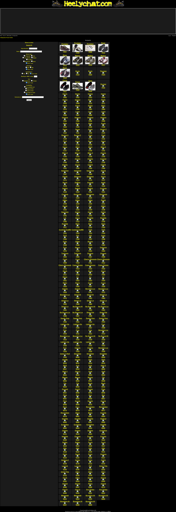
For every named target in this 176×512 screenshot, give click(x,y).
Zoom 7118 (90, 131)
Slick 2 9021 (64, 373)
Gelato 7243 (90, 213)
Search (4, 35)
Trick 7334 (103, 231)
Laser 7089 (103, 113)
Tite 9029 (65, 385)
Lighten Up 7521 (77, 343)
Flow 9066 (65, 402)
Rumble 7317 (65, 225)
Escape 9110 (77, 438)
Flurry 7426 (77, 284)
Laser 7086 (65, 113)
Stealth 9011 (77, 361)
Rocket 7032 (103, 86)
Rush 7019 (77, 73)
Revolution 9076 (90, 408)
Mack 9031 (90, 385)
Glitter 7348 (77, 243)
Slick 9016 (103, 361)
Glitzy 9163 (77, 479)
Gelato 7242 (77, 213)
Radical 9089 (103, 420)
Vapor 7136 (103, 143)
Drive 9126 (90, 456)
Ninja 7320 (103, 225)
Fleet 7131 (103, 137)
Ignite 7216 (103, 184)
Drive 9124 (65, 456)
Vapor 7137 (65, 148)
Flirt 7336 (77, 237)
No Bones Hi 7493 (90, 308)
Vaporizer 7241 (65, 213)
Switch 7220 (90, 190)
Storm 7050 (65, 95)
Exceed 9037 (65, 391)
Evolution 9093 (77, 426)
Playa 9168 (90, 485)
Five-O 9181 (77, 491)
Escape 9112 (103, 438)
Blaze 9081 (77, 414)
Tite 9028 (103, 379)
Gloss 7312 (77, 219)
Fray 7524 (65, 349)
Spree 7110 (65, 131)
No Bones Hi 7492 (77, 308)
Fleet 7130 (90, 137)
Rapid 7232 (65, 207)
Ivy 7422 (77, 278)
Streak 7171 (64, 178)
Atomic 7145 (103, 154)
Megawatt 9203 (65, 497)
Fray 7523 (103, 343)
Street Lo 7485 (64, 302)
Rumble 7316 (103, 219)
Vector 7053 (90, 95)
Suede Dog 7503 (103, 320)
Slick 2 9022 (77, 373)
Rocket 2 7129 (77, 137)
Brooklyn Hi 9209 (90, 503)
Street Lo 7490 (103, 302)
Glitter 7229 (77, 202)
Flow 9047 (65, 396)
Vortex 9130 (77, 461)
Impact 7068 (77, 101)
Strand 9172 (103, 485)
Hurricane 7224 (77, 196)
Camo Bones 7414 (78, 267)
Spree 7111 (77, 131)
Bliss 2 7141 (103, 148)
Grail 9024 (103, 373)
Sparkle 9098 (103, 426)
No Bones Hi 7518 (90, 337)
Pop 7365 (103, 243)
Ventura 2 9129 (65, 461)
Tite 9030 (77, 385)
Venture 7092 (65, 119)
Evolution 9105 (103, 432)
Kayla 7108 (103, 125)
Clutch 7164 (90, 166)
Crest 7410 (77, 261)
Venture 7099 (103, 119)
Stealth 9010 (65, 361)
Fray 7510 (65, 332)
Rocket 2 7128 (65, 137)
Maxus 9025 (64, 379)
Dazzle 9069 (77, 402)
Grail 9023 (90, 373)
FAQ (1, 35)
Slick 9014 (90, 361)
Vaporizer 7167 (65, 172)
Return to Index (29, 42)
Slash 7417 (65, 272)
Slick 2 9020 (103, 367)
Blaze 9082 (90, 414)
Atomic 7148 (90, 160)
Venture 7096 (78, 119)
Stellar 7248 (103, 213)
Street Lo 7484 (103, 296)
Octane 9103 (90, 432)
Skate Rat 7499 (103, 314)
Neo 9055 (77, 396)
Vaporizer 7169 (90, 172)
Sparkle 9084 (103, 414)
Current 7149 (103, 160)
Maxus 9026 (77, 379)
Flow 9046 (103, 391)
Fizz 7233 (77, 207)
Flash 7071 (103, 101)
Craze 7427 (90, 284)
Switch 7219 (77, 190)
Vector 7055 (64, 101)
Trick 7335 (65, 237)
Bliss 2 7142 (65, 154)
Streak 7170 (103, 172)
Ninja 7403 (90, 249)
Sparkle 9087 (90, 420)
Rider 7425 (65, 284)
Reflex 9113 (64, 444)
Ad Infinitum (91, 510)
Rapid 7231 (103, 202)
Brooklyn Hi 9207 (64, 503)
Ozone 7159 (77, 166)
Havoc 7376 (77, 249)
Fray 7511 (77, 332)
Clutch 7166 (103, 166)
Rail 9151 (90, 467)
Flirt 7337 (90, 237)
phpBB (86, 510)
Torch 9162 (65, 479)
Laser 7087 (77, 113)
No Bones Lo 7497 (78, 314)
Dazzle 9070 (90, 402)
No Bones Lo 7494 (103, 308)
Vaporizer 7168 (77, 172)
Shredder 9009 (103, 355)
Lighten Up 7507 (90, 326)
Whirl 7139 (78, 148)
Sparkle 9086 (78, 420)
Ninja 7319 (90, 225)
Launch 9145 (78, 467)
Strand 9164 (90, 479)
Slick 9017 (65, 367)
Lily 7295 (65, 219)
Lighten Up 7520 (65, 343)
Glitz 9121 (103, 450)
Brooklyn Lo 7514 (103, 332)
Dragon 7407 (90, 255)
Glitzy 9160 (103, 473)
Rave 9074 (65, 408)
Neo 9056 (90, 396)
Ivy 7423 (90, 278)
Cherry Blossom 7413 (65, 267)
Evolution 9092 (65, 426)
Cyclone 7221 (103, 190)
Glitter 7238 (103, 207)
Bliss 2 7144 (90, 154)
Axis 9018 (77, 367)
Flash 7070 (90, 101)
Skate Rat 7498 (90, 314)
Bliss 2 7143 (77, 154)
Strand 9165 (103, 479)
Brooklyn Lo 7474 (90, 290)
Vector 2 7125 (103, 131)
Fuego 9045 (90, 391)
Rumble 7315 (90, 219)
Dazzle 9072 (103, 402)
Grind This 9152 (103, 467)
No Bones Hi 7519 (103, 337)
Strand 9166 (65, 485)
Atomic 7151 (65, 166)
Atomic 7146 (65, 160)
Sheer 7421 (65, 278)
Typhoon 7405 (64, 255)
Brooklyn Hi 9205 (90, 497)
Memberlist (9, 35)
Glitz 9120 (90, 450)
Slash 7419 (90, 272)
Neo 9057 (103, 396)
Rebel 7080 (77, 107)
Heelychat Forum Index (6, 37)
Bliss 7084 (103, 107)
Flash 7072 (65, 107)
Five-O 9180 (64, 491)
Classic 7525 (77, 349)
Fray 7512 (90, 332)
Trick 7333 (90, 231)
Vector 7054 (103, 95)
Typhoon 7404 (103, 249)
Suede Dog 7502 (90, 320)
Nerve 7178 (65, 184)
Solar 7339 (65, 243)
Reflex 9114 (77, 444)
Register (174, 35)
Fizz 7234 (90, 207)
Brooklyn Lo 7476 (65, 296)
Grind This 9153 (65, 473)
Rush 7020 (90, 73)
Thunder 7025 (103, 73)
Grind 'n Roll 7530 (65, 355)
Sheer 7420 (103, 272)
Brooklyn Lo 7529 (103, 349)
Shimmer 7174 (77, 178)
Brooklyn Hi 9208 (77, 503)
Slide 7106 (90, 125)
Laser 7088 (90, 113)
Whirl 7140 (90, 148)
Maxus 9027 (90, 379)
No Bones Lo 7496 (65, 314)
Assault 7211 (90, 184)
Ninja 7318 (78, 225)
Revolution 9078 (65, 414)
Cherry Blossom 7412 (103, 261)
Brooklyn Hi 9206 (103, 497)
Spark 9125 (77, 456)
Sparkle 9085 (65, 420)
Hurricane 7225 (90, 196)
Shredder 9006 (77, 355)
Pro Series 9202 (103, 491)
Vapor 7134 (77, 143)
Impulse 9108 (65, 438)
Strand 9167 (77, 485)
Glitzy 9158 (77, 473)
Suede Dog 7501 (77, 320)
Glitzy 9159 (90, 473)
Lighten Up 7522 (90, 343)
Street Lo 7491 (64, 308)
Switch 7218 (65, 190)
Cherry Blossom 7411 (90, 261)
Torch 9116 (90, 444)
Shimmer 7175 (90, 178)
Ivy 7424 (103, 278)
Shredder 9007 (90, 355)
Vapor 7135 (90, 143)
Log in (169, 35)
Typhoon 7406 (77, 255)
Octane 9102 (77, 432)
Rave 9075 (78, 408)
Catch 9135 (103, 461)
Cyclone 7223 (65, 196)
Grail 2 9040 (77, 391)
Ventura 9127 (103, 456)
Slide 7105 (78, 125)
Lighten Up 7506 (77, 326)
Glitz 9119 (77, 450)
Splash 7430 (77, 290)
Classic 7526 (90, 349)
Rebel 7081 (90, 107)
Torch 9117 (103, 444)
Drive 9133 (90, 461)
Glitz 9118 (65, 450)
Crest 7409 (65, 261)
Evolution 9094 (90, 426)
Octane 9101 (65, 432)
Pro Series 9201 (90, 491)
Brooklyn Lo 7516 (77, 337)
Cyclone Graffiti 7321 (65, 231)
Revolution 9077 (103, 408)
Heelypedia (15, 35)
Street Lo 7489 (90, 302)
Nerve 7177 (103, 178)
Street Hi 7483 (90, 296)
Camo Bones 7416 (103, 267)
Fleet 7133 (65, 143)
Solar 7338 (103, 237)
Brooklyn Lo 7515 (65, 337)
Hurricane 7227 (103, 196)
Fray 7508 (103, 326)
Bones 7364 (90, 243)
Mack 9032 (103, 385)
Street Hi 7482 (77, 296)
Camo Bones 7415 (90, 267)
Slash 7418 (77, 272)
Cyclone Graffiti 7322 (78, 231)
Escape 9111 (90, 438)
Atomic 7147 (77, 160)
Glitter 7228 (65, 202)
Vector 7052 (77, 95)
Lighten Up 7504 (65, 326)
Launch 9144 (65, 467)
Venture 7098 (90, 119)
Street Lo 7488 (77, 302)
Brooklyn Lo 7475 (103, 290)
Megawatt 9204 (77, 497)
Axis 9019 (90, 367)
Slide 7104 (65, 125)
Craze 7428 (103, 284)
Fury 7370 (65, 249)
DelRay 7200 (77, 184)
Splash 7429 (65, 290)
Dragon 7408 (103, 255)
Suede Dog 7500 (65, 320)
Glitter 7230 (90, 202)
